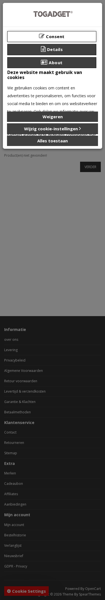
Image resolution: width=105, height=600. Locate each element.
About (55, 62)
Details (54, 49)
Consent (55, 36)
